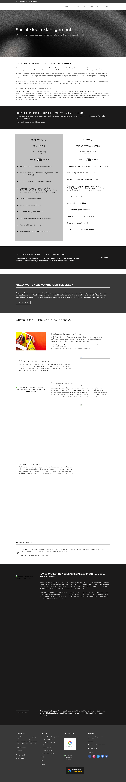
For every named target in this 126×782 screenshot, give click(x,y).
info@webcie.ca (36, 1)
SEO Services (47, 748)
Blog (42, 757)
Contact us (104, 257)
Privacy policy (20, 758)
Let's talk (23, 303)
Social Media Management (51, 737)
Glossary (43, 764)
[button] (75, 770)
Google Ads (46, 745)
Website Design (47, 750)
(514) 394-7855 (92, 748)
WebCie (19, 38)
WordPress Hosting (49, 742)
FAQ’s (43, 760)
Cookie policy (20, 751)
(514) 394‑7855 (22, 1)
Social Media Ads (48, 739)
